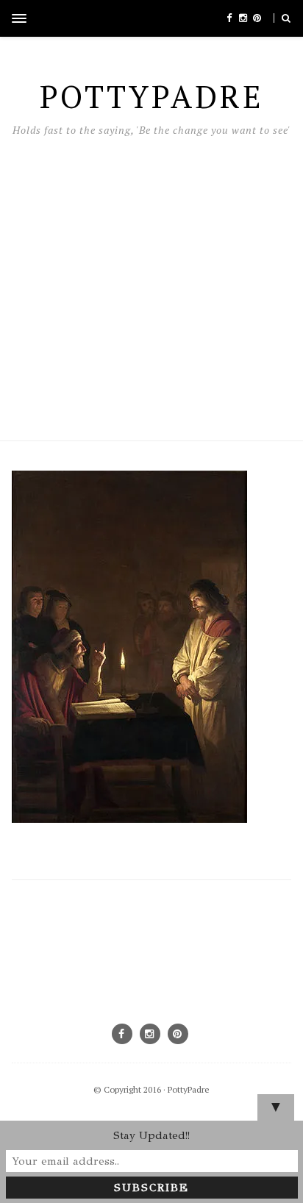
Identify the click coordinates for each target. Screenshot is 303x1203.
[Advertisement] (151, 285)
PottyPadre (189, 1089)
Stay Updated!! (151, 1135)
